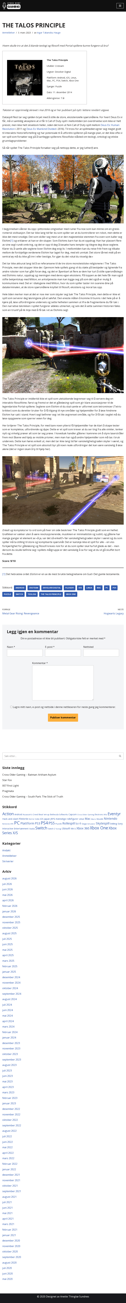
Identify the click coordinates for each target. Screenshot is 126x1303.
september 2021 (11, 1191)
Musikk (100, 819)
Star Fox (7, 780)
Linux (89, 587)
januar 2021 (9, 1235)
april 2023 (8, 1087)
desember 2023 (11, 1043)
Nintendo (110, 818)
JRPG (52, 818)
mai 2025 (7, 950)
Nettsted (88, 647)
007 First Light (10, 785)
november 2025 (11, 922)
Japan (47, 818)
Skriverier (8, 861)
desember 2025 (11, 917)
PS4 (114, 587)
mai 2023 (7, 1081)
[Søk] (120, 756)
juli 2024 (7, 1004)
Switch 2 (51, 828)
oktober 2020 (10, 1251)
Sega (84, 823)
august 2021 (9, 1196)
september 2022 (11, 1125)
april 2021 (8, 1218)
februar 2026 (9, 906)
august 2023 (9, 1065)
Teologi (32, 594)
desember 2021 (11, 1174)
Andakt (6, 850)
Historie (23, 818)
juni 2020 (7, 1273)
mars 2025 (8, 960)
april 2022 (8, 1153)
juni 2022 (7, 1142)
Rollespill (68, 823)
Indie (37, 819)
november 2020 (11, 1246)
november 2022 (11, 1114)
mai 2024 (7, 1015)
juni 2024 (7, 1010)
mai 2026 (7, 895)
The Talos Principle (51, 594)
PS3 (37, 823)
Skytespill (102, 823)
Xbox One (71, 594)
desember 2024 (11, 977)
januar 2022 (9, 1169)
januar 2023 (9, 1103)
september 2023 (11, 1059)
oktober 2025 (10, 927)
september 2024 (11, 993)
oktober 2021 (10, 1185)
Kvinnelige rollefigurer (67, 818)
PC (107, 587)
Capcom (73, 814)
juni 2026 (7, 889)
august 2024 (9, 999)
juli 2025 (7, 939)
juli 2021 (7, 1202)
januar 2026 (9, 911)
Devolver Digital (52, 587)
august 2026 (9, 878)
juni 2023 (7, 1076)
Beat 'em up (44, 814)
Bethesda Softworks (59, 814)
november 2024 (11, 982)
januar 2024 (9, 1037)
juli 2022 (7, 1136)
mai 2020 (7, 1279)
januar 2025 (9, 971)
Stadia (32, 828)
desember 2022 (11, 1109)
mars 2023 (8, 1092)
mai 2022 (7, 1147)
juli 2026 (7, 884)
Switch (19, 594)
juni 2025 (7, 944)
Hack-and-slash (10, 818)
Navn (11, 647)
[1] (11, 240)
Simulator (91, 824)
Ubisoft (66, 828)
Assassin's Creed (30, 814)
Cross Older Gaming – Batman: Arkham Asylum (29, 774)
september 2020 (11, 1257)
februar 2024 (9, 1032)
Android (20, 587)
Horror (32, 819)
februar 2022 (9, 1163)
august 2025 (9, 933)
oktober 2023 (10, 1054)
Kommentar (40, 663)
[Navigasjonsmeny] (120, 5)
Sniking (113, 823)
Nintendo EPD (8, 824)
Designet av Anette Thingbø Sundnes (67, 1296)
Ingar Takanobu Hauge (49, 32)
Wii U (73, 828)
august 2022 (9, 1130)
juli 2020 (7, 1268)
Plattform (27, 823)
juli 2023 (7, 1070)
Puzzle (7, 594)
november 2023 (11, 1048)
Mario (93, 819)
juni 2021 (7, 1207)
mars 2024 (8, 1026)
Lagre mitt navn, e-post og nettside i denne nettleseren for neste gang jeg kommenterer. (64, 707)
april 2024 (8, 1021)
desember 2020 (11, 1240)
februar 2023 (9, 1098)
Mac (99, 587)
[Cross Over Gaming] (11, 5)
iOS (80, 587)
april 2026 (8, 900)
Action (8, 813)
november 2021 (11, 1180)
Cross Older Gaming (85, 814)
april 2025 (8, 955)
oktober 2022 (10, 1120)
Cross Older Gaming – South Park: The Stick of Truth (32, 796)
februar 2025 (9, 966)
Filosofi (69, 587)
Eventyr (114, 813)
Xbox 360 (83, 828)
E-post (50, 647)
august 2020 (9, 1262)
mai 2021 (7, 1213)
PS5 (52, 823)
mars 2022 (8, 1158)
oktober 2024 (10, 988)
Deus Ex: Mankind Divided (41, 129)
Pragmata (8, 791)
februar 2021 (9, 1229)
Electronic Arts (101, 814)
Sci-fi (78, 823)
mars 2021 (8, 1224)
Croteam (33, 587)
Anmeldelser (8, 32)
